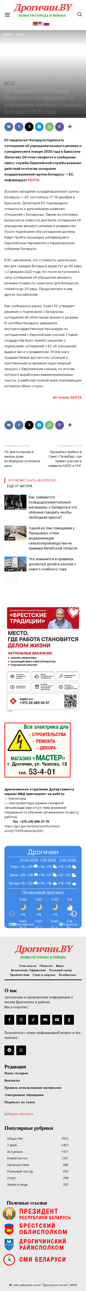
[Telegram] (39, 126)
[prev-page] (7, 580)
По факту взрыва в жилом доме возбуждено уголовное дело (22, 459)
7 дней (9, 83)
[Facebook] (19, 126)
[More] (70, 126)
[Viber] (59, 126)
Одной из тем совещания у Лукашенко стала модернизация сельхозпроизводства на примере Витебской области (53, 538)
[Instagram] (21, 1019)
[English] (41, 23)
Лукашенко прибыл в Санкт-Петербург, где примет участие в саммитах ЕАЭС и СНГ (65, 459)
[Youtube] (57, 1019)
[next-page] (14, 580)
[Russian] (47, 23)
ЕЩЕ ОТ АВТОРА (19, 486)
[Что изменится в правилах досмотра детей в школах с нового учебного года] (15, 564)
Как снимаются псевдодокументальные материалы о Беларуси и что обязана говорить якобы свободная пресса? (53, 507)
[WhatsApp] (49, 126)
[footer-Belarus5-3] (43, 1213)
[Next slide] (74, 914)
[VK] (8, 126)
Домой (6, 34)
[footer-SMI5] (43, 1259)
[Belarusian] (35, 23)
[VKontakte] (45, 1019)
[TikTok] (33, 1019)
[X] (29, 126)
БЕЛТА (33, 180)
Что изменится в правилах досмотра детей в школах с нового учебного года (52, 564)
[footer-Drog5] (43, 1244)
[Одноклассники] (69, 1019)
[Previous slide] (12, 914)
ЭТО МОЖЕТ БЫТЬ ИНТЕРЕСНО (32, 480)
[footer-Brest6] (43, 1228)
